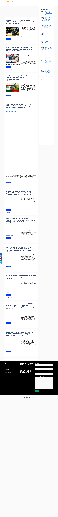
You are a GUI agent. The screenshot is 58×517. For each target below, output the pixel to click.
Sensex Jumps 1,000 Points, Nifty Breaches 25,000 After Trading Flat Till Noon (48, 56)
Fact (6, 367)
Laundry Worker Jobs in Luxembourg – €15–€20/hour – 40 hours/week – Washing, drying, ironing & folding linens (20, 49)
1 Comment (8, 325)
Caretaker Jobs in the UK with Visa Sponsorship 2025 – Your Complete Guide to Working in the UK (46, 31)
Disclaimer (7, 366)
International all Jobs (20, 4)
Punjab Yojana (14, 4)
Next (11, 359)
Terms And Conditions (9, 372)
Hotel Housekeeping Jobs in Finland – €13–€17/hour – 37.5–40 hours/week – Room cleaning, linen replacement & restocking (21, 220)
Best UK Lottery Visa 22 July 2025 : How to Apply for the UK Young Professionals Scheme (46, 43)
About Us (6, 363)
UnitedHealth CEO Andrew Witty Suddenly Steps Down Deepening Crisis (48, 71)
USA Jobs (31, 4)
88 (9, 359)
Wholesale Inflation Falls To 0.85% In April (48, 61)
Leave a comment (9, 41)
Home (9, 4)
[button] (51, 4)
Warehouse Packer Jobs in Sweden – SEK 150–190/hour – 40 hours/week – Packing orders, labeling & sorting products (20, 333)
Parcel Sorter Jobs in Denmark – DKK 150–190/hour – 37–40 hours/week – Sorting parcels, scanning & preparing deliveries (20, 105)
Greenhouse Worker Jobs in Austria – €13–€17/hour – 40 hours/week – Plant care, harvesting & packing (19, 77)
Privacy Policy (7, 370)
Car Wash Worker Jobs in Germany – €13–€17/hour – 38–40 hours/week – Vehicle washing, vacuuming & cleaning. (21, 21)
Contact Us (7, 365)
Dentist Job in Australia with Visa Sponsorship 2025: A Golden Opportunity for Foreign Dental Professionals (46, 25)
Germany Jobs (37, 4)
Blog (47, 4)
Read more (8, 38)
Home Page (7, 369)
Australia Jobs (43, 4)
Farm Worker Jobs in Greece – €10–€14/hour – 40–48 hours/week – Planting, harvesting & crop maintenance (21, 277)
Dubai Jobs (26, 4)
